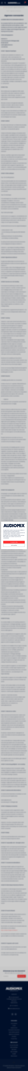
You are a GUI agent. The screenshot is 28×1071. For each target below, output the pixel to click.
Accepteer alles (14, 542)
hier (18, 536)
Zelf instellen (14, 545)
